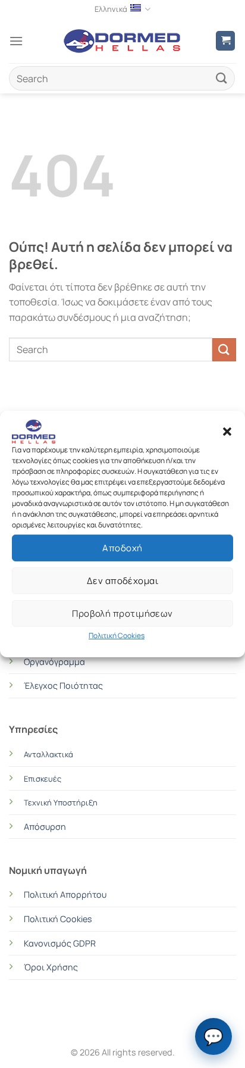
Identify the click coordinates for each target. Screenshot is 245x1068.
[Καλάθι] (225, 41)
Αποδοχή (122, 547)
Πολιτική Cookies (117, 635)
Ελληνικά (111, 9)
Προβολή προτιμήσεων (122, 613)
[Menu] (16, 40)
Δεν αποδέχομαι (122, 580)
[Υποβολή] (222, 78)
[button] (227, 432)
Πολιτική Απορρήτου (65, 894)
